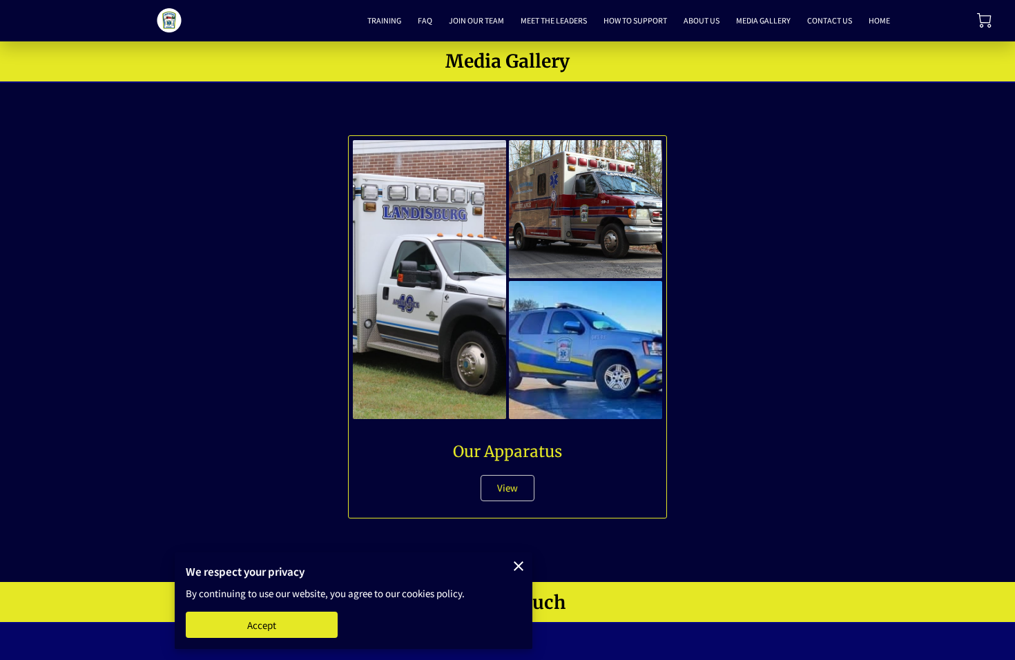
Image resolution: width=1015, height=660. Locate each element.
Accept (262, 625)
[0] (984, 20)
